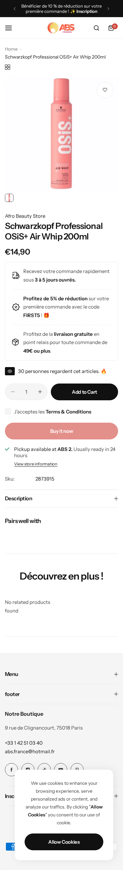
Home (11, 49)
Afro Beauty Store (25, 216)
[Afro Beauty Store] (62, 28)
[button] (14, 9)
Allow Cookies (63, 842)
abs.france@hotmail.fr (30, 751)
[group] (61, 133)
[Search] (96, 28)
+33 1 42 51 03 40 (24, 743)
